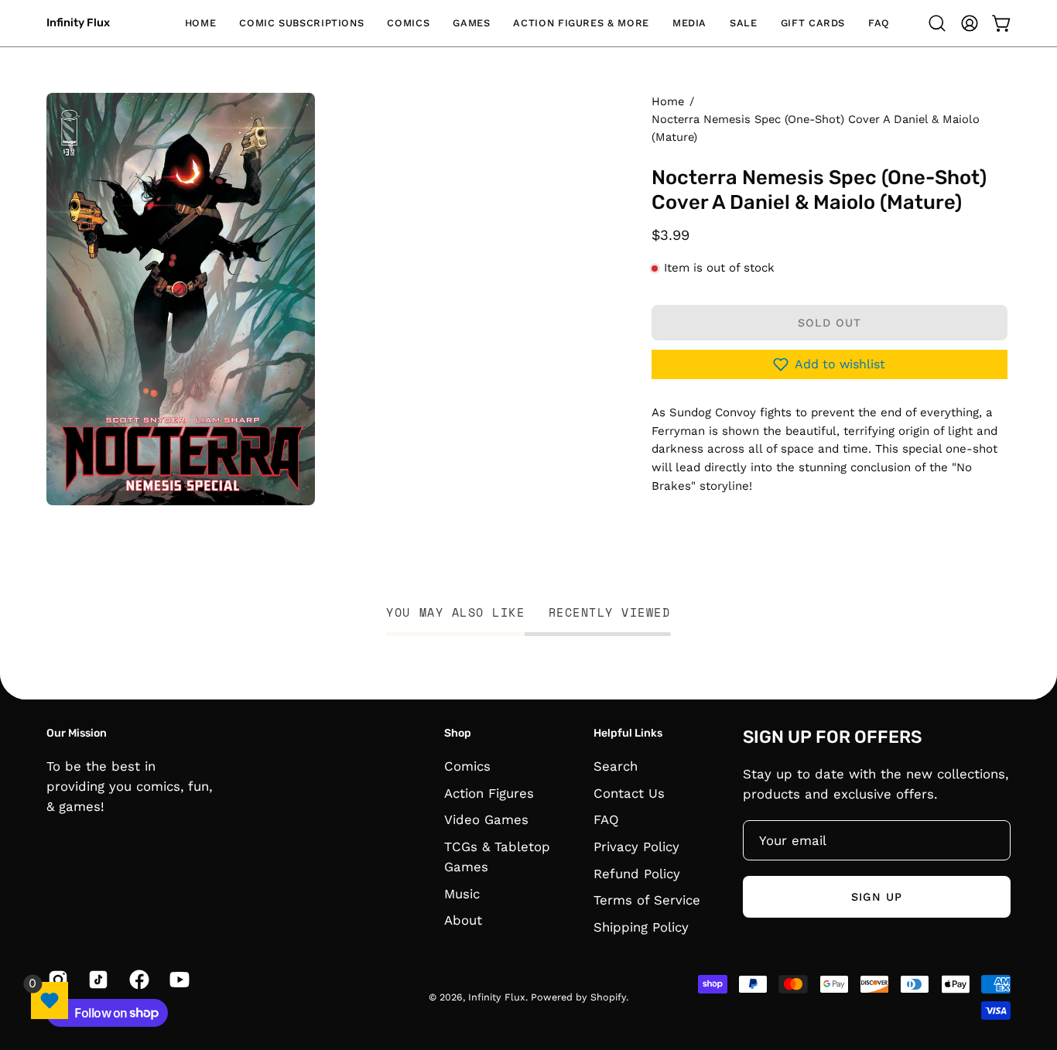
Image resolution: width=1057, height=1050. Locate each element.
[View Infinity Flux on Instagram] (56, 979)
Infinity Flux (78, 22)
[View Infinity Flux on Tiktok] (97, 979)
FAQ (606, 819)
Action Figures (489, 792)
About (463, 920)
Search (615, 766)
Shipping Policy (641, 926)
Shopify (608, 997)
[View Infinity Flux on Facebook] (138, 979)
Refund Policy (636, 873)
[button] (301, 23)
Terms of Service (646, 900)
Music (462, 893)
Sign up (876, 897)
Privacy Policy (636, 845)
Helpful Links (627, 733)
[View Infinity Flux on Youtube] (178, 979)
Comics (467, 766)
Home (668, 101)
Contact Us (629, 792)
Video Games (486, 819)
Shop (457, 733)
